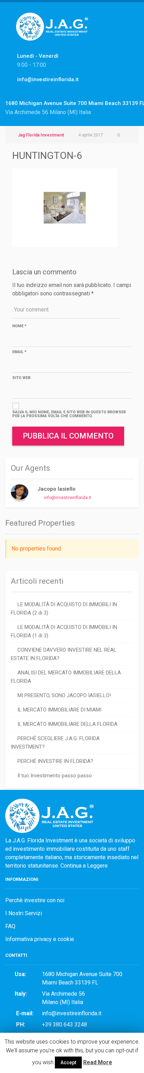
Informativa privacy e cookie (39, 939)
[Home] (54, 34)
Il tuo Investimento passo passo (54, 775)
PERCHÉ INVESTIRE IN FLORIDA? (55, 761)
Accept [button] (68, 1062)
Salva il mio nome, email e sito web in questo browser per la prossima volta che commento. (69, 414)
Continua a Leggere (84, 865)
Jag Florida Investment (41, 135)
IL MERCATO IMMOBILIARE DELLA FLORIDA (67, 724)
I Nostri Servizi (23, 913)
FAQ (10, 926)
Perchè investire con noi (34, 900)
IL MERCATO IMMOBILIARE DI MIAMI (59, 710)
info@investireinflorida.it (67, 497)
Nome (19, 326)
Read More (97, 1062)
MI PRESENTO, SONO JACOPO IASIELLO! (64, 695)
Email (19, 352)
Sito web (21, 378)
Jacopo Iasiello (56, 489)
